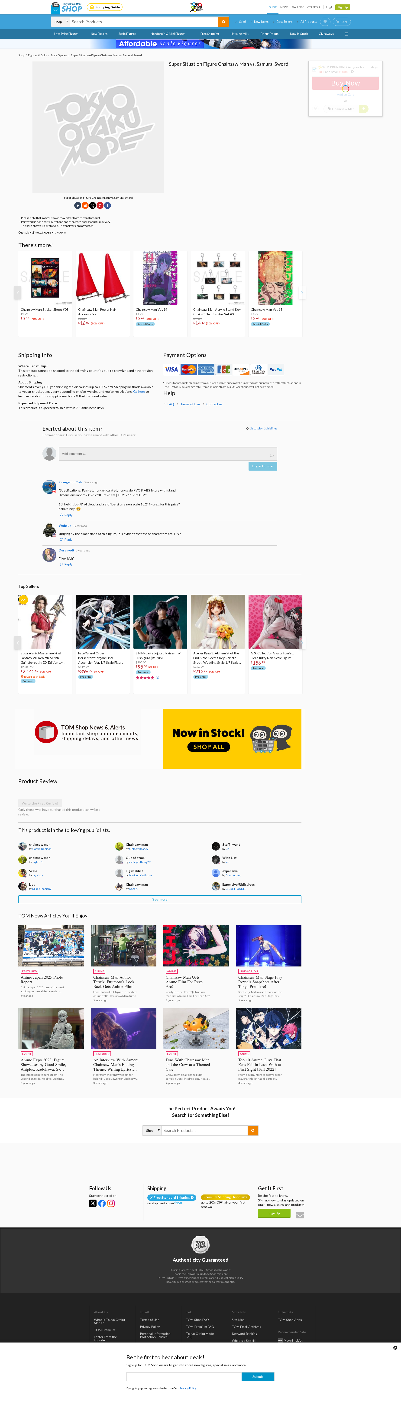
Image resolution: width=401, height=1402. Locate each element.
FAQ (171, 404)
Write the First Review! (40, 803)
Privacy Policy (150, 1327)
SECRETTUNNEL (236, 889)
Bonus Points (269, 34)
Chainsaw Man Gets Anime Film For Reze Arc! (184, 981)
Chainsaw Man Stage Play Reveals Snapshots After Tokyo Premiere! (260, 981)
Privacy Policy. (188, 1388)
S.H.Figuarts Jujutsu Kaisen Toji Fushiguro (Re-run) (158, 655)
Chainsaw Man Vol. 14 (151, 309)
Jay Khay (37, 875)
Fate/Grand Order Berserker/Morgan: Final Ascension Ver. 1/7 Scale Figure (100, 657)
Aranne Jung (233, 875)
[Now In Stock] (232, 739)
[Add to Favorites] (66, 255)
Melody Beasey (138, 849)
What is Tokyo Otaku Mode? (109, 1321)
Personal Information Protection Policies (155, 1335)
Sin (227, 849)
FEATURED (29, 971)
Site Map (238, 1320)
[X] (93, 1203)
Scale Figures (127, 34)
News (284, 7)
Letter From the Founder (105, 1338)
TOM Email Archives (246, 1327)
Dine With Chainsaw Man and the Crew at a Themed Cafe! (188, 1064)
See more (160, 899)
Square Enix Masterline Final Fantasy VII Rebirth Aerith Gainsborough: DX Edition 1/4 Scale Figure (42, 658)
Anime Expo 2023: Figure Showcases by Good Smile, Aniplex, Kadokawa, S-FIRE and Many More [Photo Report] (43, 1069)
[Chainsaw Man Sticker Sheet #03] (45, 278)
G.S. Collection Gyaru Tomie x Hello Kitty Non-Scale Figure (272, 655)
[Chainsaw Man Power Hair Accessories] (103, 278)
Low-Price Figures (66, 34)
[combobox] (144, 22)
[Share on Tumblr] (77, 205)
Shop (273, 7)
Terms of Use (190, 404)
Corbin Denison (42, 849)
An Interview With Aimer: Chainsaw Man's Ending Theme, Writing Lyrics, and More (115, 1066)
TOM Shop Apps (290, 1320)
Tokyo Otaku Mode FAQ (200, 1335)
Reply (68, 515)
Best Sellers (284, 21)
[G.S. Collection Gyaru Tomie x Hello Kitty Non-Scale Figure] (275, 622)
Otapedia (313, 7)
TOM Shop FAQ (197, 1320)
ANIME (99, 971)
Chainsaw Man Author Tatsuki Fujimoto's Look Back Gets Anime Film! (113, 981)
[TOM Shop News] (87, 732)
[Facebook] (102, 1203)
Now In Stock (299, 34)
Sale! (242, 21)
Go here (139, 391)
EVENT (27, 1054)
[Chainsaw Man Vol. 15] (275, 278)
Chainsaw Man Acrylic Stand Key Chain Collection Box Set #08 (217, 311)
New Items (261, 21)
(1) (157, 677)
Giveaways (326, 34)
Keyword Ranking (244, 1334)
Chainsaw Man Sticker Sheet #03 (44, 309)
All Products (309, 21)
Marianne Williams (140, 875)
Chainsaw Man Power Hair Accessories (97, 311)
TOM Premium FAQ (200, 1327)
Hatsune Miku (240, 34)
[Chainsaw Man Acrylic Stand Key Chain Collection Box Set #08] (218, 278)
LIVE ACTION (249, 971)
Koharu (133, 889)
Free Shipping (209, 34)
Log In (329, 7)
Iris (228, 862)
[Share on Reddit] (85, 205)
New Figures (99, 34)
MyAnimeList (293, 1340)
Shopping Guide (108, 7)
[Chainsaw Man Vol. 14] (160, 278)
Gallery (298, 7)
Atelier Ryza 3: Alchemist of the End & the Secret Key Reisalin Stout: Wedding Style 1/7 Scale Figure (216, 658)
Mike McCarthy (41, 889)
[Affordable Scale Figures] (200, 44)
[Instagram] (111, 1203)
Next (302, 292)
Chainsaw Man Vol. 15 (266, 309)
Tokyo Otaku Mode (197, 7)
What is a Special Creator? (244, 1342)
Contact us (214, 404)
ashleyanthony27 (140, 862)
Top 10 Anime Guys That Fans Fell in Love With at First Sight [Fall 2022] (259, 1064)
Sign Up (343, 7)
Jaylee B (37, 862)
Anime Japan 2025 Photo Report (42, 979)
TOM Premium (104, 1330)
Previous (17, 292)
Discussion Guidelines (263, 428)
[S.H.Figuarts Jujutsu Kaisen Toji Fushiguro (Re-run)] (160, 622)
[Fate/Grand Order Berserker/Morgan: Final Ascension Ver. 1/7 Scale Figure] (103, 622)
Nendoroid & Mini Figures (168, 34)
